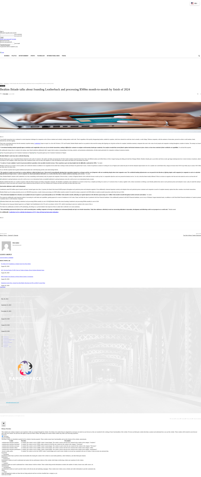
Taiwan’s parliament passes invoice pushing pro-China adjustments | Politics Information (21, 296)
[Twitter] (196, 48)
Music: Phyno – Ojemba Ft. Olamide (9, 235)
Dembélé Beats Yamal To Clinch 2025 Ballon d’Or (12, 302)
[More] (37, 98)
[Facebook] (191, 48)
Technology (6, 83)
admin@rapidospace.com (12, 402)
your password (18, 36)
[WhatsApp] (31, 98)
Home (1, 83)
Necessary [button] (4, 434)
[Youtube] (200, 48)
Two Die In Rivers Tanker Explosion (192, 235)
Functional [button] (4, 452)
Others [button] (3, 470)
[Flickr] (9, 409)
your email (17, 43)
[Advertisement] (100, 69)
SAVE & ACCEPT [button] (6, 474)
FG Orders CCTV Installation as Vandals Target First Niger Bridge (16, 263)
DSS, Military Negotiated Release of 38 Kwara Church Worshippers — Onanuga (19, 308)
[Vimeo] (198, 48)
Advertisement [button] (5, 466)
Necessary (6, 436)
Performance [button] (5, 457)
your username (18, 34)
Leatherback (37, 143)
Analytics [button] (4, 461)
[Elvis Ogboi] (1, 94)
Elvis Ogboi (5, 93)
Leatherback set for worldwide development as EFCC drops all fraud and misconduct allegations (33, 212)
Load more (2, 287)
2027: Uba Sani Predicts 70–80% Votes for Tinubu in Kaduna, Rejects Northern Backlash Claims (22, 270)
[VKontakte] (17, 409)
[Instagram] (193, 48)
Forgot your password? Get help (8, 39)
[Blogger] (1, 409)
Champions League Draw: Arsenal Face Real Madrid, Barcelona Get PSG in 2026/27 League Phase (23, 283)
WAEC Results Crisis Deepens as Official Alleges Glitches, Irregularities (17, 276)
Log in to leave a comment (6, 257)
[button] (199, 56)
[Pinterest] (25, 98)
